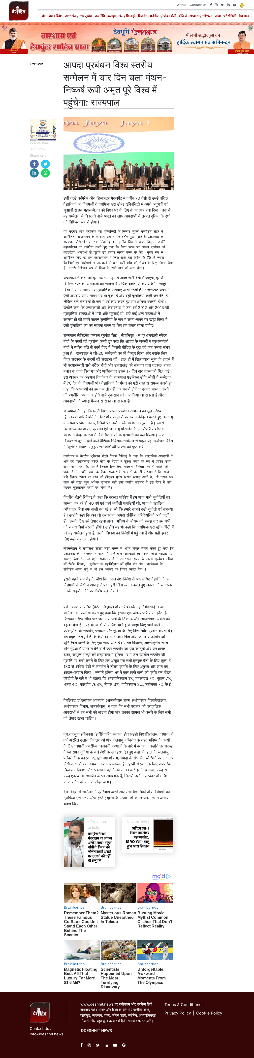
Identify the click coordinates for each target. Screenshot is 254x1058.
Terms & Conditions (182, 1004)
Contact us (198, 5)
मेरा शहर (244, 16)
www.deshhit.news (97, 1004)
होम (44, 16)
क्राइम (111, 16)
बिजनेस (142, 16)
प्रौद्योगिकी (229, 16)
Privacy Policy (177, 1013)
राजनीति (100, 16)
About (182, 5)
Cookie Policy (209, 1013)
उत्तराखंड (36, 63)
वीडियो (183, 16)
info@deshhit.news (47, 1034)
